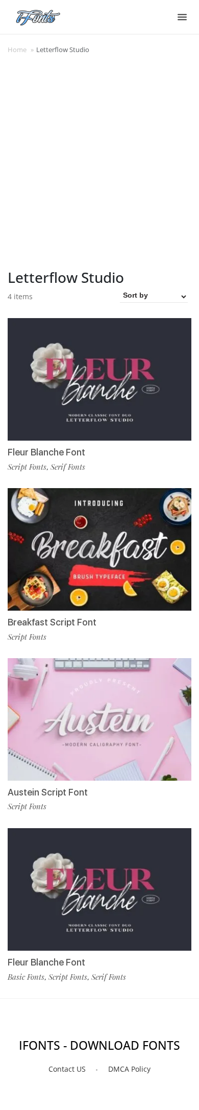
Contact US (67, 1069)
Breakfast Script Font (52, 622)
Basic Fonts (26, 977)
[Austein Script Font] (99, 719)
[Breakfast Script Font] (99, 549)
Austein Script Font (48, 792)
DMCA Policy (129, 1069)
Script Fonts (27, 467)
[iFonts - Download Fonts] (42, 15)
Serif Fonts (68, 467)
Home (17, 49)
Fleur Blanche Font (46, 452)
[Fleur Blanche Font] (99, 379)
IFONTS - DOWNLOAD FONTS (99, 1045)
